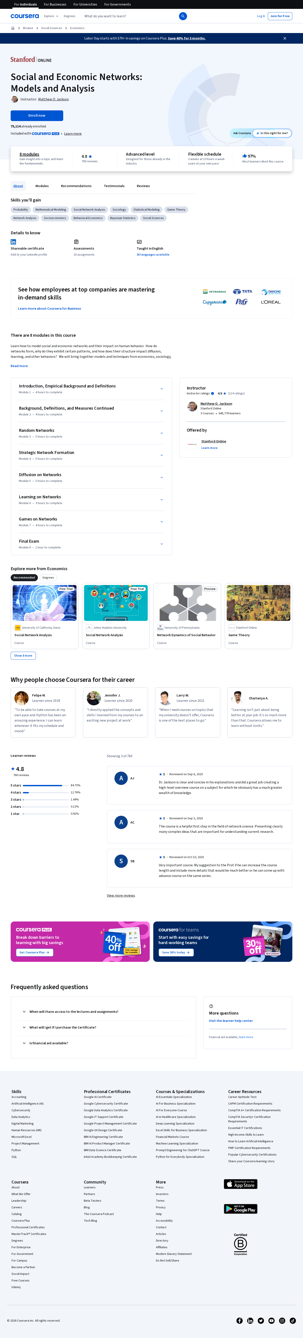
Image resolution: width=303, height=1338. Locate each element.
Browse (28, 28)
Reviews (143, 186)
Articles (161, 1234)
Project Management (25, 1143)
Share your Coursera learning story (251, 1161)
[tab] (24, 577)
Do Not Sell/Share (167, 1260)
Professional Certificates (28, 1227)
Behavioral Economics (88, 218)
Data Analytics (21, 1117)
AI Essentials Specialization (174, 1097)
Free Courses (21, 1280)
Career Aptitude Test (242, 1097)
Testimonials (114, 186)
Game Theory (176, 209)
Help (159, 1214)
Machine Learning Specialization (177, 1143)
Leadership (19, 1201)
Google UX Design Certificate (103, 1130)
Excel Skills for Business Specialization (181, 1130)
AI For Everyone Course (171, 1110)
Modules (42, 186)
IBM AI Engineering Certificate (103, 1137)
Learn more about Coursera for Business (49, 308)
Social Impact (20, 1274)
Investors (162, 1194)
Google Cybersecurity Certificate (106, 1103)
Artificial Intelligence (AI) (27, 1103)
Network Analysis (25, 218)
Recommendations (76, 186)
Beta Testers (92, 1201)
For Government (22, 1254)
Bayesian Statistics (123, 218)
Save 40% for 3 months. (187, 38)
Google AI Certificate (98, 1097)
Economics (77, 28)
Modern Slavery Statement (174, 1254)
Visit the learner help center (231, 1020)
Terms (160, 1201)
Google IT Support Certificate (103, 1117)
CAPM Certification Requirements (250, 1103)
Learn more (73, 133)
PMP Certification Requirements (249, 1148)
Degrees (17, 1240)
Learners (90, 1187)
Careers (17, 1207)
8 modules (29, 154)
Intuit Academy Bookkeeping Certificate (110, 1157)
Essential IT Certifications (245, 1128)
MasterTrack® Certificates (29, 1234)
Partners (89, 1194)
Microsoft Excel (21, 1137)
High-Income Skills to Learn (246, 1135)
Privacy (161, 1207)
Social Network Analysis (89, 209)
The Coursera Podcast (99, 1214)
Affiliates (161, 1247)
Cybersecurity (21, 1110)
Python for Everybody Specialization (180, 1157)
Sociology (119, 209)
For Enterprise (21, 1247)
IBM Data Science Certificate (102, 1150)
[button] (69, 16)
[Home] (13, 28)
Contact (161, 1227)
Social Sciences (51, 28)
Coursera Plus (21, 1221)
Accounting (19, 1097)
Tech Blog (90, 1221)
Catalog (17, 1214)
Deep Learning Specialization (175, 1123)
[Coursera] (25, 16)
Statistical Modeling (147, 209)
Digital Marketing (23, 1123)
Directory (162, 1240)
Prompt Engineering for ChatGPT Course (183, 1150)
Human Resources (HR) (26, 1130)
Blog (87, 1207)
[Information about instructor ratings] (212, 393)
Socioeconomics (55, 218)
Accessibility (164, 1221)
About (18, 186)
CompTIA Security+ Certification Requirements (249, 1119)
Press (160, 1187)
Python (16, 1150)
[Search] (183, 16)
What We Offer (21, 1194)
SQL (14, 1157)
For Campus (19, 1260)
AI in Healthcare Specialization (176, 1117)
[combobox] (125, 16)
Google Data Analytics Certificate (106, 1110)
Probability (21, 209)
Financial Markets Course (172, 1137)
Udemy (16, 1287)
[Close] (285, 38)
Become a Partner (23, 1267)
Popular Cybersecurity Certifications (252, 1154)
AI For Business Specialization (175, 1103)
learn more (246, 1037)
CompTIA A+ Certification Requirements (254, 1110)
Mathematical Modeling (50, 209)
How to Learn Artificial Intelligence (250, 1141)
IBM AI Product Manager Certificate (107, 1143)
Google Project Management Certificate (110, 1123)
